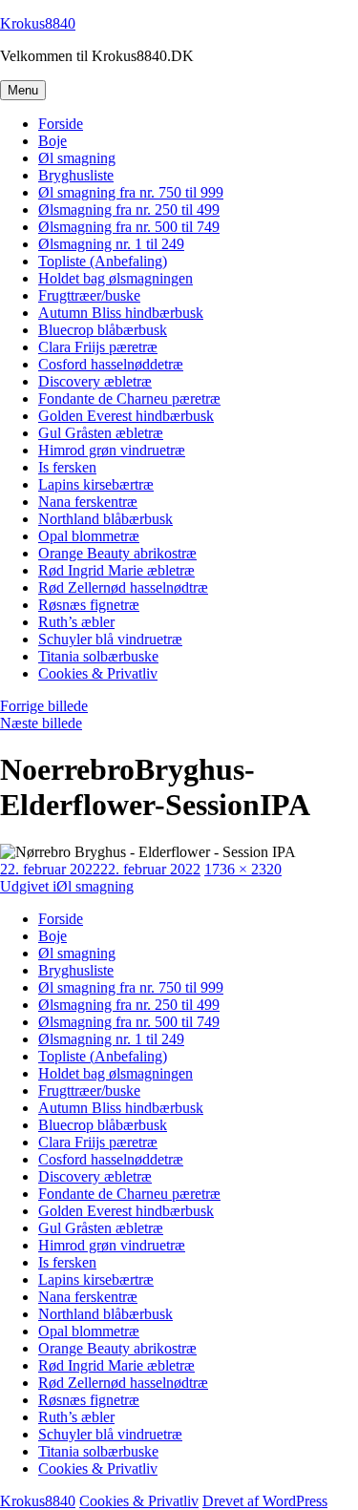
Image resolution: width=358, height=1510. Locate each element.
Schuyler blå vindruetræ (110, 639)
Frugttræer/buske (89, 295)
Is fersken (67, 467)
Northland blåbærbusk (105, 519)
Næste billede (41, 723)
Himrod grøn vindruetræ (111, 450)
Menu (23, 90)
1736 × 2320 (243, 869)
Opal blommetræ (88, 536)
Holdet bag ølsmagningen (115, 278)
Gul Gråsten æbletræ (100, 433)
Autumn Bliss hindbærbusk (120, 312)
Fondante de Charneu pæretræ (129, 398)
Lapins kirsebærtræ (96, 484)
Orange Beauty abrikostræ (117, 553)
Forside (60, 123)
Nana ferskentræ (87, 501)
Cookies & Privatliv (98, 673)
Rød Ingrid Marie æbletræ (116, 570)
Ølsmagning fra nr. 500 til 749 (129, 227)
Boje (52, 141)
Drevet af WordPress (264, 1501)
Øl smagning (77, 158)
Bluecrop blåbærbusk (102, 330)
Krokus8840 (37, 23)
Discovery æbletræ (95, 381)
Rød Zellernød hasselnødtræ (123, 587)
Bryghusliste (76, 175)
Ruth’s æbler (76, 622)
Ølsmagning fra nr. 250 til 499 (129, 209)
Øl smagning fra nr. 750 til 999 (130, 192)
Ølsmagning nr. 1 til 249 (111, 244)
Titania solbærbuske (98, 656)
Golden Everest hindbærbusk (126, 416)
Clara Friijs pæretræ (98, 347)
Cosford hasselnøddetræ (110, 364)
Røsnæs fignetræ (88, 605)
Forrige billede (44, 706)
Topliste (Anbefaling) (102, 261)
